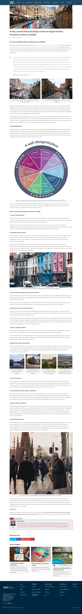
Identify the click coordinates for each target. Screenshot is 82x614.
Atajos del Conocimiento (49, 586)
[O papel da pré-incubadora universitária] (20, 554)
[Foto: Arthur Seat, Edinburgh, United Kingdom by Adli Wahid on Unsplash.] (65, 361)
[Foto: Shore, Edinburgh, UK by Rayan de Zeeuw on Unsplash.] (17, 361)
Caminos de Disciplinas (36, 592)
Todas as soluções (63, 586)
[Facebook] (4, 603)
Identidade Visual (23, 594)
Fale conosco (75, 586)
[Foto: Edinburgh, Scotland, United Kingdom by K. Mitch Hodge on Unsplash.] (49, 361)
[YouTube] (9, 603)
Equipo (21, 589)
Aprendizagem (62, 592)
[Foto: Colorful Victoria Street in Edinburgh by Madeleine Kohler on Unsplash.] (25, 89)
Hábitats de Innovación (36, 589)
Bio (12, 518)
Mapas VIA (47, 589)
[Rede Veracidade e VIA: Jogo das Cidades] (41, 554)
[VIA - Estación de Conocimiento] (12, 2)
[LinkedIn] (13, 528)
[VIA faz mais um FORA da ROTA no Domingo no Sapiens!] (62, 557)
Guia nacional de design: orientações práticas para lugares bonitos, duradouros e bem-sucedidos (33, 47)
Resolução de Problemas (64, 589)
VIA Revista (47, 592)
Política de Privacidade (75, 607)
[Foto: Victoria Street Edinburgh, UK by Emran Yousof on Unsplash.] (57, 89)
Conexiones (22, 592)
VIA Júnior (61, 594)
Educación (34, 586)
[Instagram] (6, 603)
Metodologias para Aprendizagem (35, 595)
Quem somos (22, 586)
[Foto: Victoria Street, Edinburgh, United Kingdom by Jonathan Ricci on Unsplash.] (41, 269)
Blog (46, 594)
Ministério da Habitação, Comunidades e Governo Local (47, 45)
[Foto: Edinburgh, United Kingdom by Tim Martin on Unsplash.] (33, 361)
